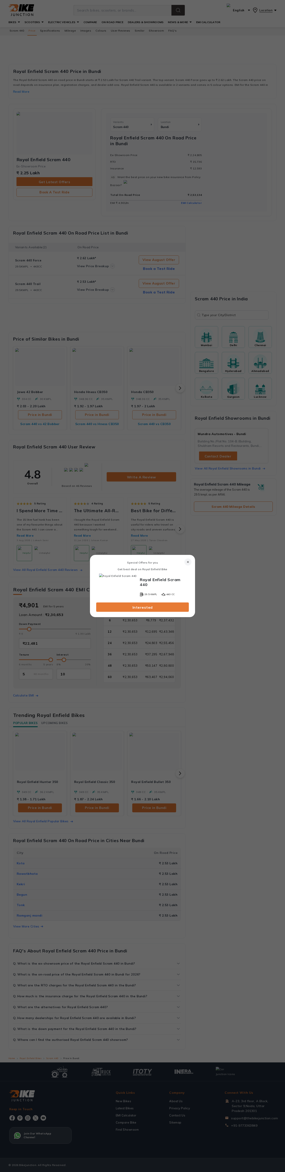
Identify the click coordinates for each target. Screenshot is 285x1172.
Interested (142, 607)
